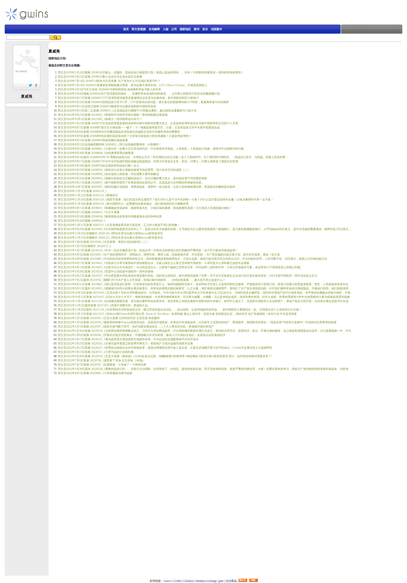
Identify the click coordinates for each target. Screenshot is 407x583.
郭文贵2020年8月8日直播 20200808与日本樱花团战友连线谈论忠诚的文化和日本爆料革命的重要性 (119, 131)
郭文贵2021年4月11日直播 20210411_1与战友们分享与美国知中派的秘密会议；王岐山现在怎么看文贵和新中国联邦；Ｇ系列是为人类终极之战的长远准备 (153, 263)
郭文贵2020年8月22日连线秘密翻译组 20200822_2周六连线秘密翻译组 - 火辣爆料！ (109, 144)
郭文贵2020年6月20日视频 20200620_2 (81, 220)
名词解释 (154, 29)
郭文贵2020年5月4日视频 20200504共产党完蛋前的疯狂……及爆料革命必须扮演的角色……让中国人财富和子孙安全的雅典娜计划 (139, 93)
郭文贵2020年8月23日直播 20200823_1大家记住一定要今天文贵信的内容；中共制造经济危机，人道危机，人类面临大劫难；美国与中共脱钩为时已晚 (151, 148)
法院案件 (216, 29)
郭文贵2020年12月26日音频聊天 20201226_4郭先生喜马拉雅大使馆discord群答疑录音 (110, 233)
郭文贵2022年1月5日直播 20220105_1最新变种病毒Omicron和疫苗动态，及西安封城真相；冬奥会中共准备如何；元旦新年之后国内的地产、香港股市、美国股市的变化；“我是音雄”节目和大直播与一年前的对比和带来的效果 (197, 322)
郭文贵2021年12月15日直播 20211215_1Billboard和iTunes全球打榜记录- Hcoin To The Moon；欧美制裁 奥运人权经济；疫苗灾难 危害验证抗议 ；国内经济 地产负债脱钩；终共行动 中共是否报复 (177, 313)
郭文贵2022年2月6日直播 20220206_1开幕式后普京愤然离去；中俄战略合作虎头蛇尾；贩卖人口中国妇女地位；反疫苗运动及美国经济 (141, 335)
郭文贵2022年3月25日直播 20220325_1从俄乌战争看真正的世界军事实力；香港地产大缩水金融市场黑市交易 (125, 343)
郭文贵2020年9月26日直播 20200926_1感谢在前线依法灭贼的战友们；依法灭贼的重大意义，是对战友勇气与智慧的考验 (132, 178)
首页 (126, 29)
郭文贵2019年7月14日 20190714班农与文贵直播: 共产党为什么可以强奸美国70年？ (109, 81)
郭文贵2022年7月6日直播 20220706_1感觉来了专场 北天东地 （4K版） (102, 360)
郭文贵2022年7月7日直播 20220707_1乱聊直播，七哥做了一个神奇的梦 (102, 364)
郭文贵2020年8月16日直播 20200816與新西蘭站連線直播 (93, 140)
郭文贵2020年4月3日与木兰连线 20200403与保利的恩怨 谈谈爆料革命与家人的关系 (109, 89)
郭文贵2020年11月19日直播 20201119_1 (82, 191)
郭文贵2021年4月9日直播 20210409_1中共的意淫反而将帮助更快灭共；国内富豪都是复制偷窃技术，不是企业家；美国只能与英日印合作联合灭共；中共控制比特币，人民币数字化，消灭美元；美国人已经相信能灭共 (192, 258)
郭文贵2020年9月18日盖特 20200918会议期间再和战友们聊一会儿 (98, 165)
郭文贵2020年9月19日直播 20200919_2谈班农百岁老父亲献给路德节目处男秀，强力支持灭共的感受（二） (124, 170)
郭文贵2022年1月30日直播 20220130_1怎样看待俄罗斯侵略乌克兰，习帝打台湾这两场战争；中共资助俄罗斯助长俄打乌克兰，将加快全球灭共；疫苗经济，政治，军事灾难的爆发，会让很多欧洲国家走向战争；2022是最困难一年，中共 (204, 330)
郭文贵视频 (139, 29)
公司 (174, 29)
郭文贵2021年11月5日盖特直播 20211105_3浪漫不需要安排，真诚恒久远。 (104, 305)
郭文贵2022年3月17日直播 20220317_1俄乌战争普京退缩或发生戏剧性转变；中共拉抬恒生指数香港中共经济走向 (128, 339)
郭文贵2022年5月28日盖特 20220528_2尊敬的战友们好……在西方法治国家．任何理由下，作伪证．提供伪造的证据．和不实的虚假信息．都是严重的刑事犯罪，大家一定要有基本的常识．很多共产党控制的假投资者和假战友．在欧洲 (203, 369)
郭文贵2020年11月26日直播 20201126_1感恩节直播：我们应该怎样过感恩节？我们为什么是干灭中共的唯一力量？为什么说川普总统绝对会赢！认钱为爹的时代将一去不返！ (165, 199)
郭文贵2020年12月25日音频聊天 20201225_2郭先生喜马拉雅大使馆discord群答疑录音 (110, 237)
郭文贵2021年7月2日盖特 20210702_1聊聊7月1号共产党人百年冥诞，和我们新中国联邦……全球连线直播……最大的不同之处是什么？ (141, 280)
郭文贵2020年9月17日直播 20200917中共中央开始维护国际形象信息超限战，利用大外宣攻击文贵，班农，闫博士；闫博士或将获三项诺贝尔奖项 (148, 161)
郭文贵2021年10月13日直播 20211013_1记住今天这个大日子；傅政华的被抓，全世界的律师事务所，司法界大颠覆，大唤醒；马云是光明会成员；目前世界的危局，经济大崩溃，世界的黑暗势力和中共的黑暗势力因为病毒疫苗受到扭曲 (204, 297)
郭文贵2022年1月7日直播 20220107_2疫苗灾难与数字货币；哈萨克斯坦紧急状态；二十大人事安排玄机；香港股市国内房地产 (136, 326)
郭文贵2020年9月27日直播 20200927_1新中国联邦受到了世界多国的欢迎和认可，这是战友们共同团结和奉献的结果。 (131, 182)
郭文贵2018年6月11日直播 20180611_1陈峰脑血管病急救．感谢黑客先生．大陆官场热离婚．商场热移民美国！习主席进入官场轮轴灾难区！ (145, 208)
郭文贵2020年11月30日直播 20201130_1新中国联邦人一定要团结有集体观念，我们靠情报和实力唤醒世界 (123, 203)
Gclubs (178, 581)
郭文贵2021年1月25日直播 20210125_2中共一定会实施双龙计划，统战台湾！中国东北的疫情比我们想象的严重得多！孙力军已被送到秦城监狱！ (148, 250)
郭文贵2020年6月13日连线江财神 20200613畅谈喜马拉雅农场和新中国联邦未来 (107, 106)
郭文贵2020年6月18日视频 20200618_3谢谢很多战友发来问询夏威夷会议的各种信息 (110, 216)
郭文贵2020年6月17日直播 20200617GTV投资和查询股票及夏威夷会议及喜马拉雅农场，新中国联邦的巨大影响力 (128, 98)
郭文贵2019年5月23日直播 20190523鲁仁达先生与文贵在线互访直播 (100, 76)
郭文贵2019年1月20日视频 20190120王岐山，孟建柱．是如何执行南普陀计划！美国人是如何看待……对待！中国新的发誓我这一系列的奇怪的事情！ (151, 72)
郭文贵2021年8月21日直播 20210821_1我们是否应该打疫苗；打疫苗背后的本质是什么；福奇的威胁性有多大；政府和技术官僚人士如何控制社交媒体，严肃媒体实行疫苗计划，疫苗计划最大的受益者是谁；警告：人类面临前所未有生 (203, 284)
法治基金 (231, 581)
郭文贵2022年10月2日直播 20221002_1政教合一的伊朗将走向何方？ (100, 119)
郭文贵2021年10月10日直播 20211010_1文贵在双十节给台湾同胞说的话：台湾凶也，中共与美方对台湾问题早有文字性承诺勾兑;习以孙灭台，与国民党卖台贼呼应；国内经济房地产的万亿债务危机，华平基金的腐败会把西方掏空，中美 (204, 292)
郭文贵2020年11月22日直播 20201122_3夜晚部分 (88, 195)
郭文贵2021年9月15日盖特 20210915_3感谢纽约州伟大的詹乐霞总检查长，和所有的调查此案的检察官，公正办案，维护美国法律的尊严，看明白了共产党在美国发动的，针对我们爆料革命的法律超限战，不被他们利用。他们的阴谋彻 (203, 288)
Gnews (168, 581)
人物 (165, 29)
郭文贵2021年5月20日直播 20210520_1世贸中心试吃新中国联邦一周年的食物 (105, 271)
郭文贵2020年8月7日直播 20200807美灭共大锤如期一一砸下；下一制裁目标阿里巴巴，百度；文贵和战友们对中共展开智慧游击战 (139, 127)
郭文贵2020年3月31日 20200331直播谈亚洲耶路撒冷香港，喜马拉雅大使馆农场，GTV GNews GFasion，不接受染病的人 (132, 85)
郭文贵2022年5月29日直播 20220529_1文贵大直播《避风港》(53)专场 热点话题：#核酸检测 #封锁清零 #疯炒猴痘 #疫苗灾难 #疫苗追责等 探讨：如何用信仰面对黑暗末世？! (165, 356)
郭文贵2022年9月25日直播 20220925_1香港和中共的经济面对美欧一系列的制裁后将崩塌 (112, 114)
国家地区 (185, 29)
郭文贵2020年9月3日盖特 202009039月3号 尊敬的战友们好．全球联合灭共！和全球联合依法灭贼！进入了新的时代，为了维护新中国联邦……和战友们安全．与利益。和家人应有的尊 (171, 157)
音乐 (205, 29)
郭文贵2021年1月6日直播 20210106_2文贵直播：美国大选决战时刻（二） (103, 242)
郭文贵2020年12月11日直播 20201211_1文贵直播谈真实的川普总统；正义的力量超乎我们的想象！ (119, 225)
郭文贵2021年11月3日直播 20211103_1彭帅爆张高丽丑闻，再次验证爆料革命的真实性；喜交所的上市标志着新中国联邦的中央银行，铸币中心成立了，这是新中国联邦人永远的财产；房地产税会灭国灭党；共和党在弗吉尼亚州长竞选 (203, 301)
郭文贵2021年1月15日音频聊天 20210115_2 (84, 246)
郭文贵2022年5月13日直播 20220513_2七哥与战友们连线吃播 (96, 352)
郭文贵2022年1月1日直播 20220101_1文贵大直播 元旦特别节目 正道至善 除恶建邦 (109, 318)
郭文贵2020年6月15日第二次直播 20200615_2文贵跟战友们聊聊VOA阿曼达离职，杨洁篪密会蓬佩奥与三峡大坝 (127, 110)
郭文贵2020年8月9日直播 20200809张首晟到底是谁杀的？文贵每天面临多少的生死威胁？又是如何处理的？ (124, 136)
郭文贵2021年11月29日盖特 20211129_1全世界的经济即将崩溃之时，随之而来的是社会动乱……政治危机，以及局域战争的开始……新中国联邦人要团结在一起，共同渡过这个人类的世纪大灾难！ (180, 309)
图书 (196, 29)
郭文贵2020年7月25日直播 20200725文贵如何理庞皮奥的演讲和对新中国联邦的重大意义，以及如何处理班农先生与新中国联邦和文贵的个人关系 (148, 123)
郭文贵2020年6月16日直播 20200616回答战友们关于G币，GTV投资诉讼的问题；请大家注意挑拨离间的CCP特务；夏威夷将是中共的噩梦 (143, 102)
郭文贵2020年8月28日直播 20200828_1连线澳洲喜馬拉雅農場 (96, 153)
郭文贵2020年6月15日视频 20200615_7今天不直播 (88, 212)
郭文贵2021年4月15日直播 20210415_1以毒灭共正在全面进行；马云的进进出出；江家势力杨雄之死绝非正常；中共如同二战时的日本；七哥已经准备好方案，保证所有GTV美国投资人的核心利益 (179, 267)
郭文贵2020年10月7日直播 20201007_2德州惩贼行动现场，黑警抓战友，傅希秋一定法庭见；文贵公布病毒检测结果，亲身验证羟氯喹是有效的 (146, 186)
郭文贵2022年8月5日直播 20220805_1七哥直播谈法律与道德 (95, 373)
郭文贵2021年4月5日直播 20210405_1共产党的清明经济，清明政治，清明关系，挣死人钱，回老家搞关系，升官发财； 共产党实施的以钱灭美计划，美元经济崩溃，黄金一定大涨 (169, 254)
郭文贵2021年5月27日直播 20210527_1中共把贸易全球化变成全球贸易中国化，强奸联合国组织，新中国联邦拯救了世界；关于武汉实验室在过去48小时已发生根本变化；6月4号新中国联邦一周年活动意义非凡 (187, 275)
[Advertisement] (172, 13)
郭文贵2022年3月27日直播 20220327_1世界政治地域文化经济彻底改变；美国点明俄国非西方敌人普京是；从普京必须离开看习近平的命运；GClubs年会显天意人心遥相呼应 (165, 347)
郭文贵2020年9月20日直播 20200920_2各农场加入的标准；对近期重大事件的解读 (108, 174)
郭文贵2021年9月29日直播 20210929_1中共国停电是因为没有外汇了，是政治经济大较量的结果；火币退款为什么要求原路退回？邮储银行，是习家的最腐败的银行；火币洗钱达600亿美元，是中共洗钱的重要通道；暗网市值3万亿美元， (204, 229)
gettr (221, 581)
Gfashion (188, 581)
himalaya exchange (206, 581)
